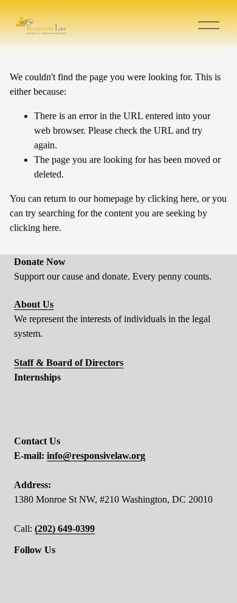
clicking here (172, 198)
